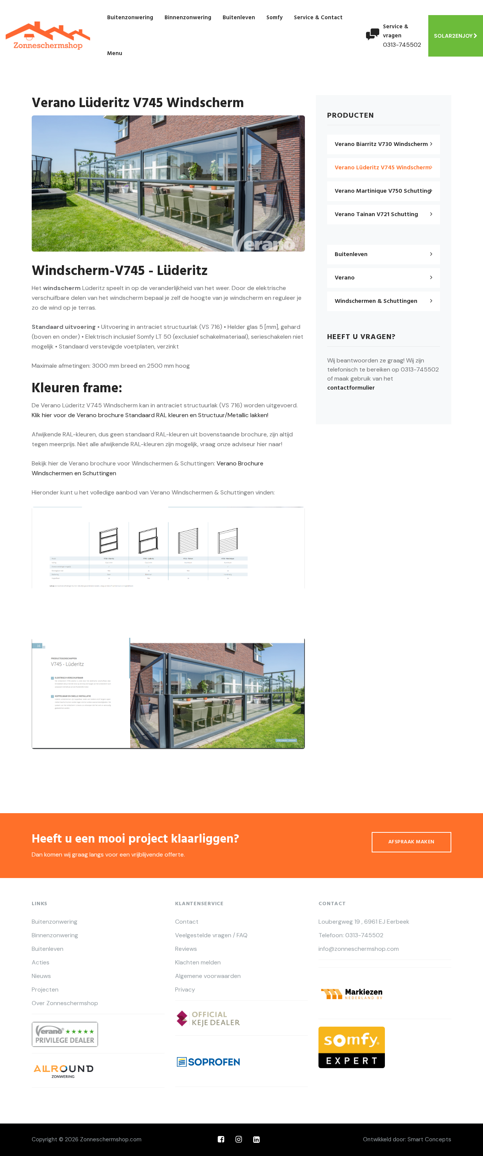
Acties (40, 962)
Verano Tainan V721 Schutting (376, 215)
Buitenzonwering (130, 17)
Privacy (185, 990)
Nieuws (41, 976)
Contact (186, 922)
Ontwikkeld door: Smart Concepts (407, 1139)
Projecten (45, 990)
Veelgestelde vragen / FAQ (211, 935)
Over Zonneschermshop (65, 1003)
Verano (345, 278)
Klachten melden (198, 962)
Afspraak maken (411, 842)
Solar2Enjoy (454, 35)
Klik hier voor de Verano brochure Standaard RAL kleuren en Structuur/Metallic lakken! (150, 415)
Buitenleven (239, 17)
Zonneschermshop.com (111, 1139)
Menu (114, 53)
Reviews (186, 949)
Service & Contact (318, 17)
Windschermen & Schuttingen (376, 301)
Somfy (274, 17)
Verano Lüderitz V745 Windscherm (383, 168)
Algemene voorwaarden (208, 976)
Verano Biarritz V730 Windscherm (381, 144)
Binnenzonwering (188, 17)
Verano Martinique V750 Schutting (383, 191)
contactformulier (351, 388)
